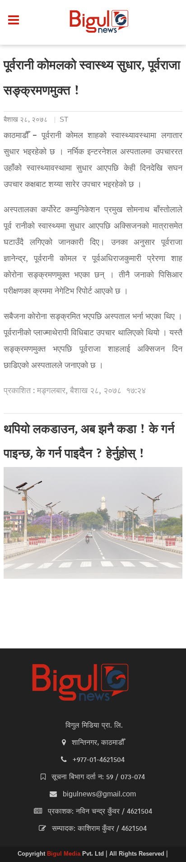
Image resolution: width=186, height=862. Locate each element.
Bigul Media (64, 854)
